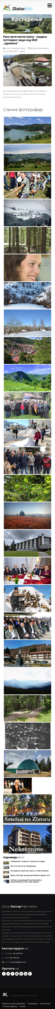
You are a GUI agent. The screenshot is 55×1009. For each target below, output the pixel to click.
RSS (30, 974)
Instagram (17, 974)
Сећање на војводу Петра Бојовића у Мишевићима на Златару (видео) (26, 881)
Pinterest (21, 974)
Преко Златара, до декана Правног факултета (30, 875)
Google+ (12, 974)
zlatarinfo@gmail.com (18, 962)
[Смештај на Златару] (27, 809)
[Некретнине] (27, 839)
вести (13, 857)
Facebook (4, 974)
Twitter (8, 974)
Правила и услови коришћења (13, 1004)
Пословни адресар (10, 1006)
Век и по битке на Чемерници (23, 866)
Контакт (22, 1006)
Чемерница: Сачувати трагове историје (27, 861)
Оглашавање (33, 1004)
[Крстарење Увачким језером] (27, 26)
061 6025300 (18, 953)
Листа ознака (45, 1004)
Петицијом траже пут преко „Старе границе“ (29, 871)
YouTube (26, 974)
